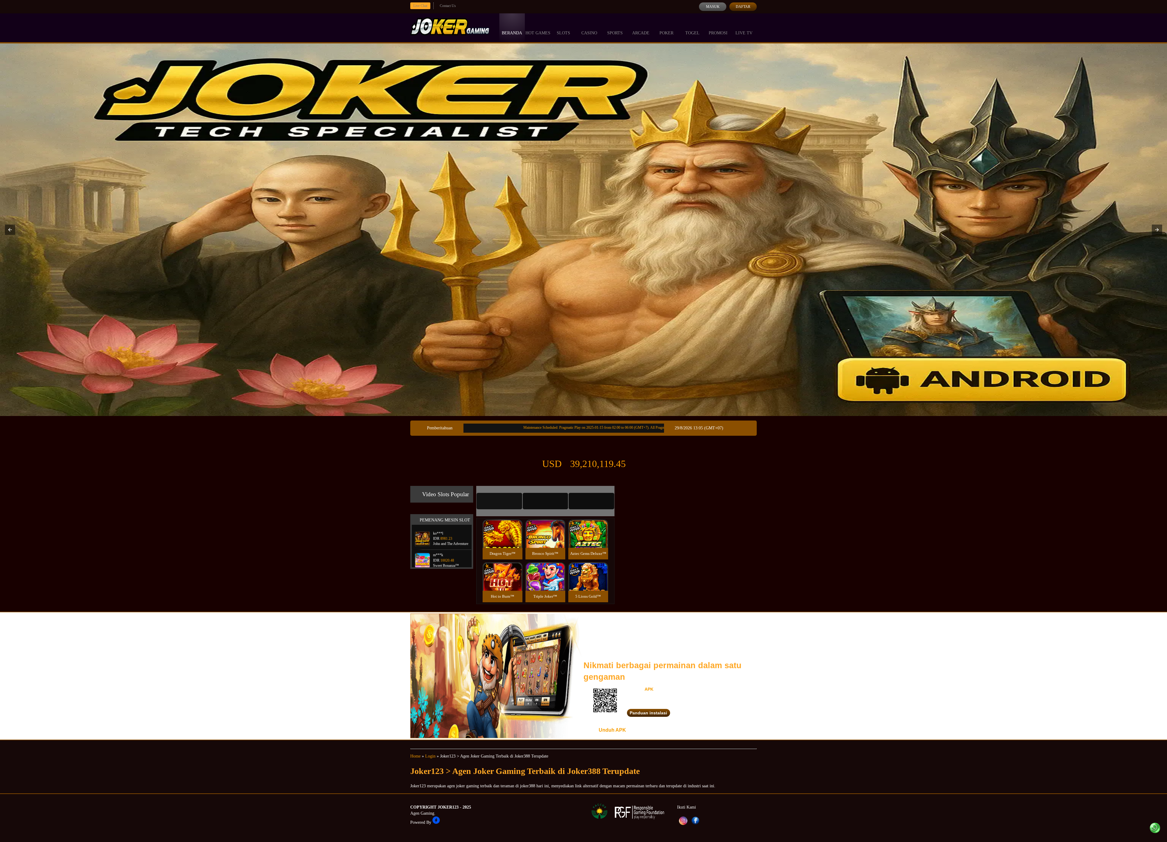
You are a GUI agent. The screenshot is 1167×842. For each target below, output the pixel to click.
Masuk (713, 7)
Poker (666, 33)
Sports (615, 33)
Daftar (743, 7)
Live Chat (420, 6)
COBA (502, 526)
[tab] (499, 501)
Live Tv (743, 33)
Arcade (640, 33)
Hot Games (537, 33)
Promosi (718, 33)
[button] (10, 230)
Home (415, 756)
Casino (589, 33)
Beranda (512, 33)
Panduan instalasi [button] (648, 712)
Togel (692, 33)
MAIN (502, 540)
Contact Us (448, 6)
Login (430, 756)
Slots (563, 33)
